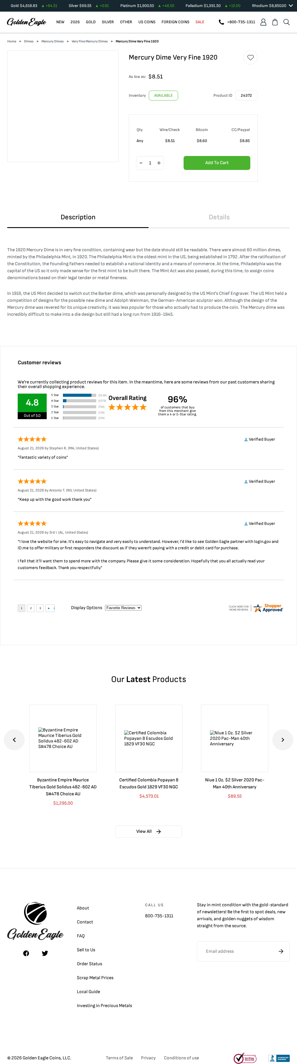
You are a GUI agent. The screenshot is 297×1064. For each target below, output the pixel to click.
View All (144, 831)
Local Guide (88, 992)
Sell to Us (86, 950)
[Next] (282, 739)
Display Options (86, 608)
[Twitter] (45, 953)
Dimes (29, 41)
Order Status (89, 964)
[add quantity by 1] (159, 163)
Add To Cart (217, 163)
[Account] (263, 22)
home (11, 41)
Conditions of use (181, 1058)
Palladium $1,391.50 (213, 5)
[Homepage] (26, 22)
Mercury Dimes (52, 41)
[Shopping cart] (274, 22)
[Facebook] (26, 953)
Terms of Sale (119, 1058)
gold (263, 905)
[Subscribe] (281, 951)
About (83, 908)
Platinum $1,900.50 (147, 5)
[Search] (286, 22)
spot (259, 912)
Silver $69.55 (89, 5)
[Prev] (14, 739)
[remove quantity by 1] (141, 163)
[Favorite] (251, 57)
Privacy (148, 1058)
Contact (85, 922)
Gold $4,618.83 (34, 5)
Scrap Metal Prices (95, 978)
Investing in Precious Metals (104, 1006)
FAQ (81, 936)
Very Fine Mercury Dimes (90, 41)
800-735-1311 (159, 916)
